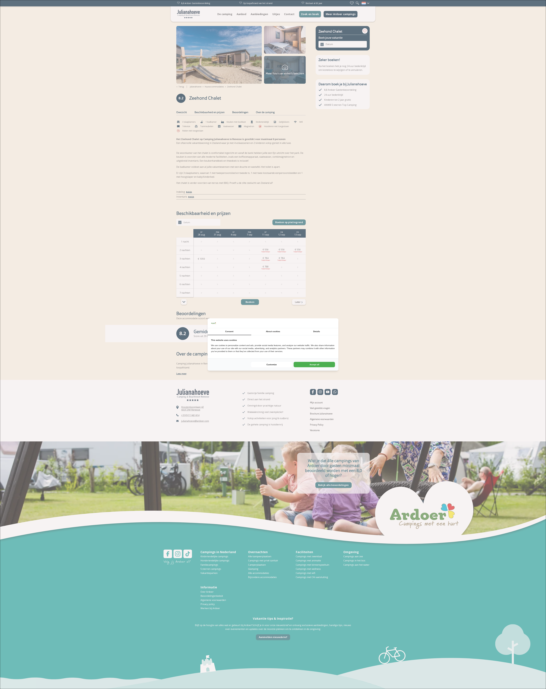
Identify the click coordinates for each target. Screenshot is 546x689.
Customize (271, 364)
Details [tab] (316, 331)
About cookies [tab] (273, 331)
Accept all (314, 364)
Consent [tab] (229, 331)
